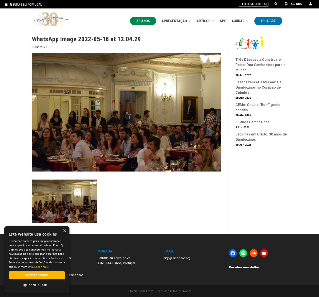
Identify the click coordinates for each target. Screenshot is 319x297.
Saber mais (41, 267)
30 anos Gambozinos (252, 122)
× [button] (64, 231)
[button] (37, 285)
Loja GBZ (268, 21)
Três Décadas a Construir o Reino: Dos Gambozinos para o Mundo (260, 65)
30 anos (143, 21)
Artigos (203, 21)
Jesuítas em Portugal (25, 5)
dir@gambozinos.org (176, 258)
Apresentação (174, 21)
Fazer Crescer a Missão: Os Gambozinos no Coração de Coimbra (258, 87)
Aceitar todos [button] (37, 275)
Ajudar (238, 21)
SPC (223, 21)
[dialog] (36, 259)
